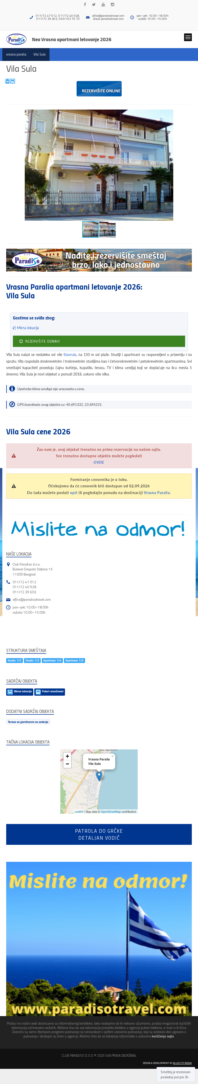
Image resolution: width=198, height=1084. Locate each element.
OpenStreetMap (111, 811)
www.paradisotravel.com (108, 18)
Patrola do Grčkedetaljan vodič (99, 834)
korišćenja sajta (163, 1036)
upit (74, 492)
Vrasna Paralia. (157, 492)
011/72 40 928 (24, 586)
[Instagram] (112, 4)
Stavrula (69, 354)
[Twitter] (94, 4)
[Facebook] (85, 4)
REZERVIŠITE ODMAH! (42, 341)
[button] (187, 114)
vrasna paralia (16, 54)
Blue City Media (182, 1063)
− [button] (67, 764)
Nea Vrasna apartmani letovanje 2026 (71, 39)
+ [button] (67, 756)
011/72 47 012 (24, 581)
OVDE (99, 462)
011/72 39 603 (24, 591)
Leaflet (79, 811)
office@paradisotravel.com (108, 15)
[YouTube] (103, 4)
